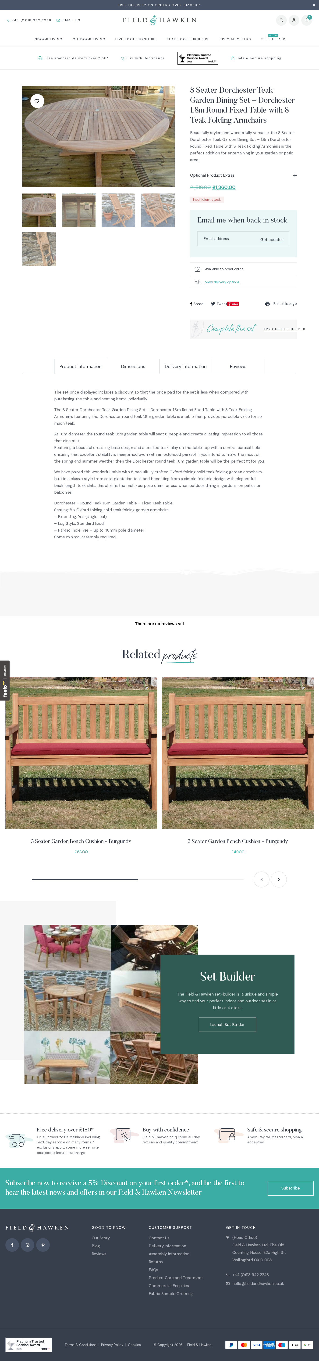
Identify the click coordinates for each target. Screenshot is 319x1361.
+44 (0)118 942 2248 (250, 1274)
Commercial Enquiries (169, 1285)
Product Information (81, 366)
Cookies (134, 1345)
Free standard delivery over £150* (77, 58)
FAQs (153, 1269)
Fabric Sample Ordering (171, 1293)
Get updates (272, 239)
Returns (156, 1261)
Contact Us (159, 1238)
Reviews (238, 366)
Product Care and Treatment (176, 1277)
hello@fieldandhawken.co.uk (258, 1283)
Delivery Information (186, 366)
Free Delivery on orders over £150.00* (159, 5)
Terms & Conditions (80, 1345)
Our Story (101, 1238)
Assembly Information (169, 1253)
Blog (96, 1245)
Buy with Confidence (146, 58)
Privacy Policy (112, 1345)
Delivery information (167, 1245)
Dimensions (133, 366)
